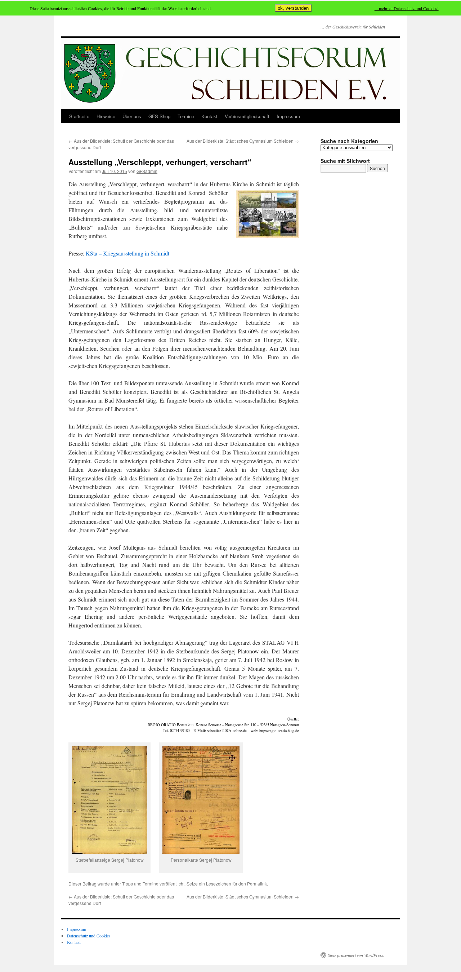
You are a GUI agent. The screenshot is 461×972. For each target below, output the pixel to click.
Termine (186, 116)
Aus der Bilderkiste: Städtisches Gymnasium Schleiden (243, 141)
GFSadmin (146, 171)
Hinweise (106, 116)
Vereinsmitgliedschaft (247, 116)
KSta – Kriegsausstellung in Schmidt (127, 253)
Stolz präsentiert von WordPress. (356, 955)
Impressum (288, 116)
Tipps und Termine (140, 883)
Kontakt (209, 116)
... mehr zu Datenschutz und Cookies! (407, 8)
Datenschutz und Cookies (89, 935)
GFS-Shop (159, 116)
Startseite (79, 116)
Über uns (131, 116)
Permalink (257, 883)
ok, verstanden (293, 8)
